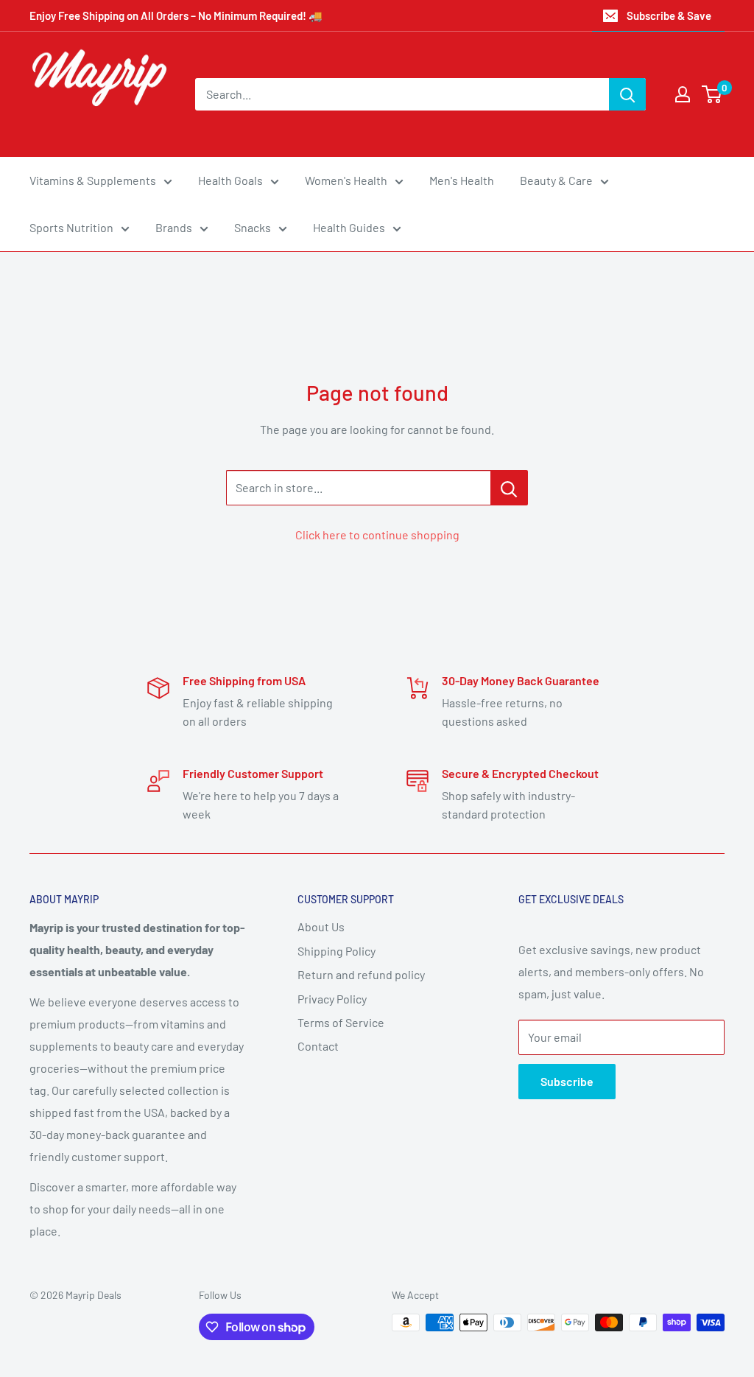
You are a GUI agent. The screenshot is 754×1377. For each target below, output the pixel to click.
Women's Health (346, 180)
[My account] (682, 94)
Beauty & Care (556, 180)
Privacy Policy (332, 999)
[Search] (627, 94)
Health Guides (349, 227)
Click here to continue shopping (377, 535)
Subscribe (566, 1081)
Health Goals (230, 180)
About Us (321, 926)
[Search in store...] (509, 487)
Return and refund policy (361, 974)
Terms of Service (340, 1022)
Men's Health (461, 180)
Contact (318, 1046)
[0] (712, 94)
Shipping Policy (336, 951)
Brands (173, 227)
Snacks (252, 227)
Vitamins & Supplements (92, 180)
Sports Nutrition (71, 227)
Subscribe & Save (669, 15)
